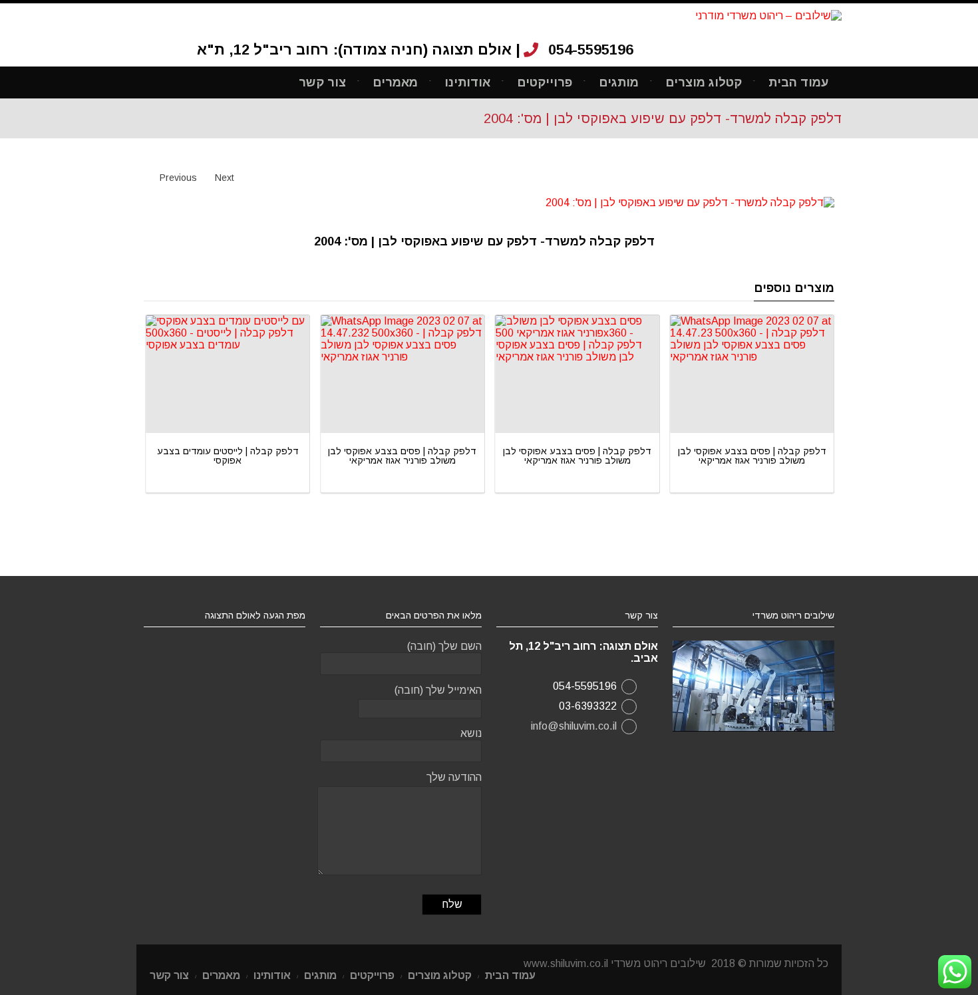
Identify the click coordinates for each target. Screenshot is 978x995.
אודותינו (467, 82)
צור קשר (322, 82)
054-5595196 (590, 49)
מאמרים (395, 82)
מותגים (619, 82)
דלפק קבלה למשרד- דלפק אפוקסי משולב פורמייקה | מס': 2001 (807, 456)
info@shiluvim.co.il (574, 726)
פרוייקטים (544, 82)
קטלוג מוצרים (703, 82)
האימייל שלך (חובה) (438, 690)
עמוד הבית (798, 82)
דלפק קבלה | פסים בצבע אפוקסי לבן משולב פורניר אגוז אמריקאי (283, 456)
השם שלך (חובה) (444, 646)
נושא (471, 733)
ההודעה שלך (454, 777)
